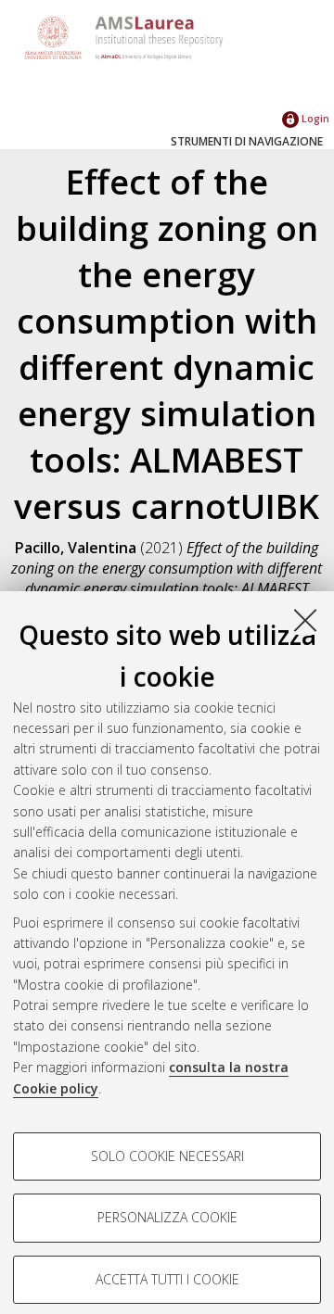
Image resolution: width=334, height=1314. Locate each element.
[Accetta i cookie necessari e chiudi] (305, 620)
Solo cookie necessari (167, 1156)
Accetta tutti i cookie (167, 1279)
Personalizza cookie (167, 1217)
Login (314, 118)
